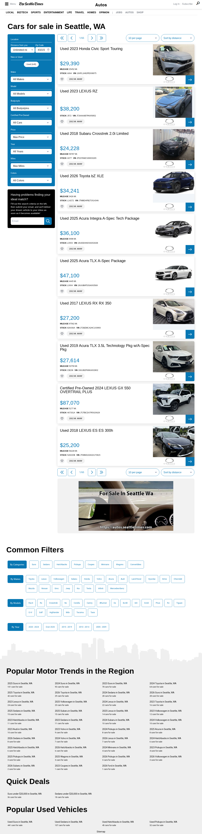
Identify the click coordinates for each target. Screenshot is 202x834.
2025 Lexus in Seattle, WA (115, 712)
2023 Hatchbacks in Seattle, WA (23, 722)
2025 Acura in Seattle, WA (162, 731)
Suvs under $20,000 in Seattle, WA (25, 795)
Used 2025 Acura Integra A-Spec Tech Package (99, 218)
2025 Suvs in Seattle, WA (20, 685)
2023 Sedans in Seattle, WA (68, 722)
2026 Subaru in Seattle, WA (21, 767)
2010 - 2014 (84, 627)
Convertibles (135, 564)
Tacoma (80, 612)
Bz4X (125, 603)
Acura (111, 579)
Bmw (164, 579)
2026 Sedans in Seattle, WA (21, 740)
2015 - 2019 (67, 627)
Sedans (46, 564)
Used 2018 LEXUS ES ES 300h (86, 430)
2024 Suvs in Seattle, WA (67, 685)
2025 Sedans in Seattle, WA (21, 712)
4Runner (103, 603)
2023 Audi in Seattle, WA (20, 731)
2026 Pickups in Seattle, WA (116, 758)
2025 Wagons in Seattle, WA (69, 758)
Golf (41, 612)
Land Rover (136, 579)
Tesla (88, 588)
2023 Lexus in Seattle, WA (20, 703)
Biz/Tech (22, 12)
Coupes (91, 564)
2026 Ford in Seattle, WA (114, 767)
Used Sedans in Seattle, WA (68, 823)
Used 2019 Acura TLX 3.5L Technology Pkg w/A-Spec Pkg (105, 347)
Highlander (54, 612)
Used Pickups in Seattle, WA (163, 823)
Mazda (32, 588)
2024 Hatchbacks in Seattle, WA (165, 740)
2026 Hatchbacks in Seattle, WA (70, 749)
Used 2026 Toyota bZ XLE (82, 176)
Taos (93, 612)
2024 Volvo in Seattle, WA (67, 740)
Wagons (119, 564)
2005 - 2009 (101, 627)
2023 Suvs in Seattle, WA (114, 685)
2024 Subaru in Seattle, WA (115, 722)
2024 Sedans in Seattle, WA (116, 694)
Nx (66, 603)
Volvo (99, 579)
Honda (87, 579)
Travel (79, 12)
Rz (168, 603)
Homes (91, 12)
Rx (41, 603)
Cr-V (30, 612)
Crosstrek (53, 603)
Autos (101, 5)
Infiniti (100, 588)
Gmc (57, 588)
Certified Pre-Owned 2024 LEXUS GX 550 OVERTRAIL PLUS (95, 390)
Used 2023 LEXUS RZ (79, 91)
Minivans (105, 564)
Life (69, 12)
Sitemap (101, 831)
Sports (36, 12)
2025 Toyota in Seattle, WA (21, 694)
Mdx (68, 612)
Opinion (104, 12)
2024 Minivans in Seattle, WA (116, 749)
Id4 (136, 603)
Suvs (34, 564)
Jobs (119, 12)
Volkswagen (58, 579)
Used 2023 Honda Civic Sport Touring (91, 49)
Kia (78, 588)
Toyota (31, 579)
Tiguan (179, 603)
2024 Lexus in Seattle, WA (115, 703)
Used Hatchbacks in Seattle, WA (118, 823)
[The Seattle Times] (31, 4)
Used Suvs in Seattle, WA (20, 823)
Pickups (77, 564)
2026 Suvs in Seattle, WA (162, 694)
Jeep (68, 588)
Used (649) (31, 64)
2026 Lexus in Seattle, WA (115, 740)
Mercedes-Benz (117, 588)
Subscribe (187, 3)
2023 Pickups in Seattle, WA (163, 749)
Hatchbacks (62, 564)
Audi (123, 579)
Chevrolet (178, 579)
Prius (158, 603)
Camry (89, 603)
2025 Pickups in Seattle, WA (21, 758)
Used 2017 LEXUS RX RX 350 (85, 303)
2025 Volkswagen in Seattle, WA (71, 703)
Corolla (77, 603)
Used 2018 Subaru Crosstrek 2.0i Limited (94, 133)
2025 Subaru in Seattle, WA (68, 712)
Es (115, 603)
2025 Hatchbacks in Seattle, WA (23, 749)
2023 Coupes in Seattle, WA (68, 767)
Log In (176, 3)
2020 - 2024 (34, 627)
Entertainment (54, 12)
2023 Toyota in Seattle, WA (163, 703)
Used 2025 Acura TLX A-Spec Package (93, 261)
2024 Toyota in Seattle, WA (163, 685)
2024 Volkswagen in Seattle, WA (166, 722)
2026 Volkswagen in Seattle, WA (166, 758)
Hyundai (151, 579)
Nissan (45, 588)
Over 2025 (50, 627)
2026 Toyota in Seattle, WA (68, 694)
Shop (140, 12)
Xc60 (146, 603)
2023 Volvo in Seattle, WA (67, 731)
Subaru (74, 579)
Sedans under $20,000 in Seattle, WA (73, 795)
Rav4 (31, 603)
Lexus (44, 579)
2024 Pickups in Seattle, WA (116, 731)
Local (10, 12)
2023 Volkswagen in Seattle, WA (166, 712)
